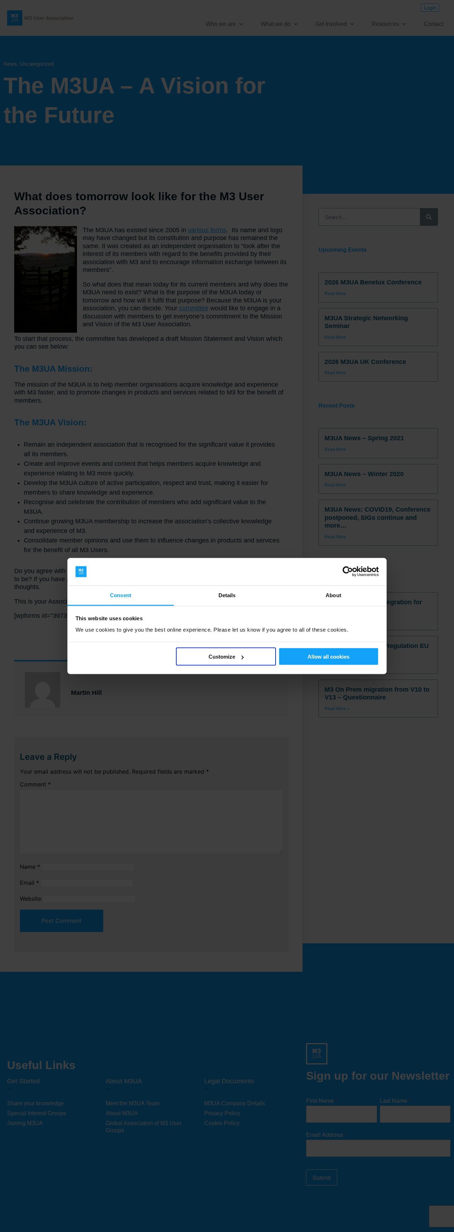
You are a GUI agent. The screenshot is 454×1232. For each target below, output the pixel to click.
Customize (222, 657)
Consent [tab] (120, 595)
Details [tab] (227, 595)
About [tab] (333, 595)
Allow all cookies (328, 657)
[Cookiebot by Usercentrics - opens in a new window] (348, 571)
